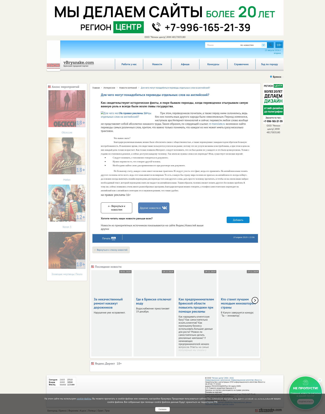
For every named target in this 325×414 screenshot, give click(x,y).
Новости (157, 64)
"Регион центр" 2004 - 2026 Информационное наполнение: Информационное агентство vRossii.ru (233, 379)
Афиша (185, 64)
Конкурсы (213, 64)
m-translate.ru (217, 123)
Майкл (74, 173)
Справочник (241, 64)
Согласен (162, 409)
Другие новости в (150, 208)
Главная (96, 87)
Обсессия (73, 126)
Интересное (109, 87)
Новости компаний (128, 87)
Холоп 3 (73, 220)
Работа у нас (129, 64)
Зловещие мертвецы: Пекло (68, 268)
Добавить (238, 220)
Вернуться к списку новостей (112, 249)
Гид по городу (269, 64)
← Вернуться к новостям (116, 207)
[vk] (165, 208)
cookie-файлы (84, 398)
